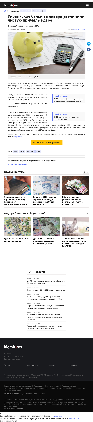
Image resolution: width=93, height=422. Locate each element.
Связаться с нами (52, 386)
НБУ (15, 151)
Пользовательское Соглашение (34, 388)
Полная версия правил (13, 409)
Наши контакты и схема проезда (17, 386)
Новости (51, 365)
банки (22, 151)
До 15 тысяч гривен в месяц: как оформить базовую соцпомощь (43, 241)
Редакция (38, 386)
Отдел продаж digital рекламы (32, 394)
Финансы (73, 365)
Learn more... (74, 418)
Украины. (18, 136)
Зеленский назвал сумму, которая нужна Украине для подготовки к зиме (44, 327)
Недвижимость (32, 365)
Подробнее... (56, 416)
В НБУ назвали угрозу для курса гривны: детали (67, 118)
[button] (84, 172)
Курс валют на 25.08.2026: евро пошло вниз (16, 239)
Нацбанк (30, 151)
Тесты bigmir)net (39, 11)
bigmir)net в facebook (17, 164)
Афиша (7, 365)
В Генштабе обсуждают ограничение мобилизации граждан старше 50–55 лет (45, 297)
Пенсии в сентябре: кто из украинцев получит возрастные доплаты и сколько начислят (44, 316)
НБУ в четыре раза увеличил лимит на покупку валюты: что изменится (72, 201)
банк (38, 151)
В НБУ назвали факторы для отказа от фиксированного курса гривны (68, 100)
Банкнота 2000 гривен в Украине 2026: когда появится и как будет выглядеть (44, 201)
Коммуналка (25, 11)
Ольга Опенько (79, 29)
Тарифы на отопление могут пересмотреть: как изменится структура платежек (74, 242)
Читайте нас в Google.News (47, 142)
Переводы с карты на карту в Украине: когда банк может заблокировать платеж (15, 201)
